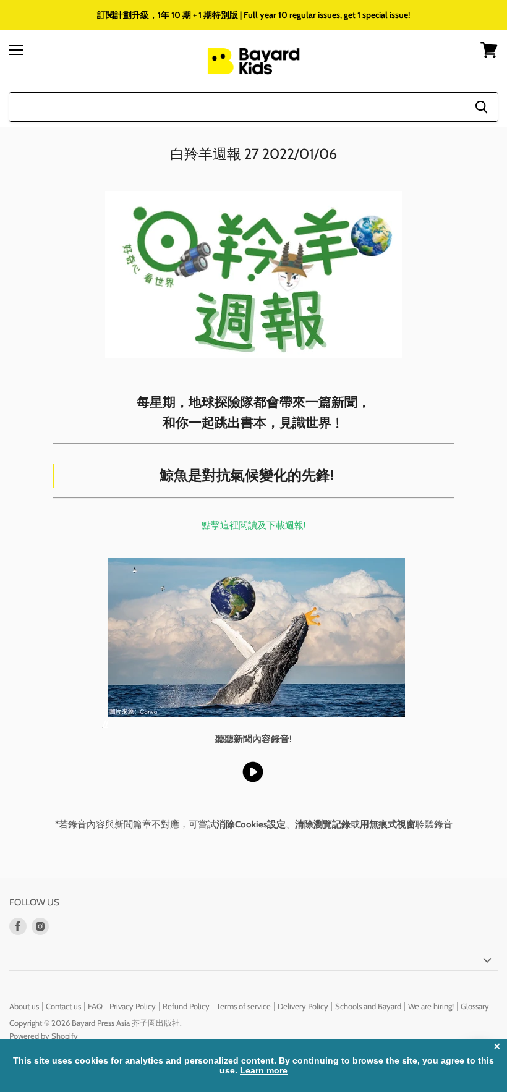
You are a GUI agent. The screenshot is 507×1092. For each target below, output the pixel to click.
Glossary (475, 1006)
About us (24, 1006)
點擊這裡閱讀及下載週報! (254, 525)
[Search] (481, 107)
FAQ (95, 1006)
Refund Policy (186, 1006)
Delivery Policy (303, 1006)
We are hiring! (431, 1006)
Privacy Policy (132, 1006)
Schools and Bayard (368, 1006)
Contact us (63, 1006)
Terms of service (243, 1006)
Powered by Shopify (43, 1036)
